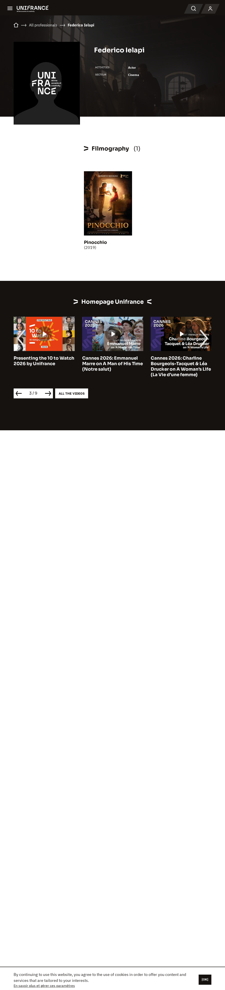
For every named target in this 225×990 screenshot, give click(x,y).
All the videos (72, 393)
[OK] (205, 979)
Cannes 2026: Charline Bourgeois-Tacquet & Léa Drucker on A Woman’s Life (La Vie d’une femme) (181, 366)
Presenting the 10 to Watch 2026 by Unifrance (44, 360)
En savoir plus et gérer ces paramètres (44, 985)
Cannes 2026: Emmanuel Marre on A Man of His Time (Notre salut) (112, 363)
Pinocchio (95, 242)
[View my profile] (210, 9)
